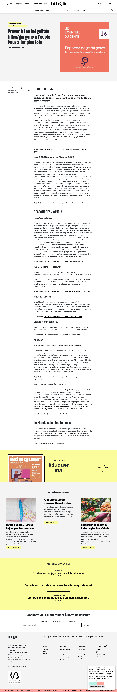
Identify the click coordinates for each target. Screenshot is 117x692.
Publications (72, 621)
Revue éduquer (64, 652)
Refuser (100, 683)
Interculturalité (80, 10)
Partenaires (46, 661)
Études (62, 656)
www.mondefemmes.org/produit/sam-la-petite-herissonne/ (67, 291)
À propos (45, 649)
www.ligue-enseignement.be (16, 662)
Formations (63, 10)
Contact (110, 3)
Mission (98, 649)
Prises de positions (48, 655)
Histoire (45, 653)
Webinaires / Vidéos (66, 658)
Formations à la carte (84, 653)
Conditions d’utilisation (102, 690)
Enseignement (64, 654)
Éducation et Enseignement (41, 10)
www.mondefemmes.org (57, 443)
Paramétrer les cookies (97, 687)
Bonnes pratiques (15, 23)
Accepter (93, 683)
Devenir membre (47, 657)
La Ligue (100, 3)
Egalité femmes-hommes (17, 26)
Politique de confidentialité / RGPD (76, 690)
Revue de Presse (57, 621)
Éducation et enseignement (65, 647)
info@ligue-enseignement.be (16, 661)
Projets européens (65, 659)
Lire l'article (13, 547)
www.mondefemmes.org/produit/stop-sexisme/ (62, 335)
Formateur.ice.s (82, 655)
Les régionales (47, 659)
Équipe (44, 651)
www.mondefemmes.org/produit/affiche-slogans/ (63, 317)
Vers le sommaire (103, 466)
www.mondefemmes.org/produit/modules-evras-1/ (63, 203)
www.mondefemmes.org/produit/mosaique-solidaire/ (64, 261)
